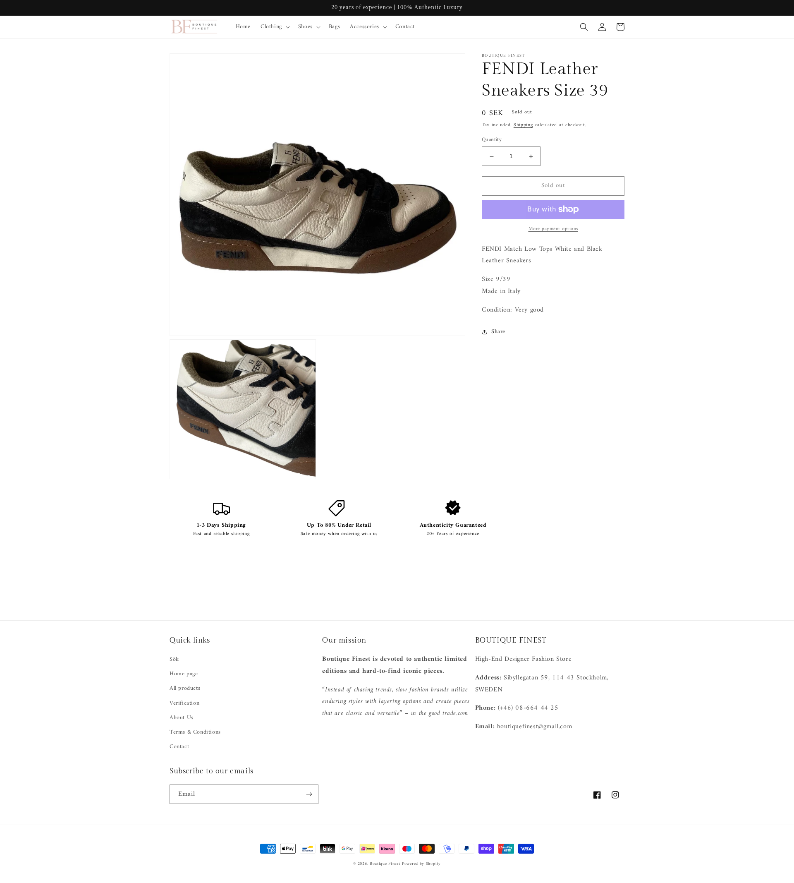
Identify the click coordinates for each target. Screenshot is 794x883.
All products (185, 688)
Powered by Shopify (421, 863)
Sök (174, 659)
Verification (184, 703)
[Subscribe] (309, 794)
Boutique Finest (385, 863)
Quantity (492, 140)
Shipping (523, 125)
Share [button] (498, 331)
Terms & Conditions (195, 732)
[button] (274, 27)
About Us (182, 718)
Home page (184, 674)
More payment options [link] (553, 229)
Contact (179, 746)
